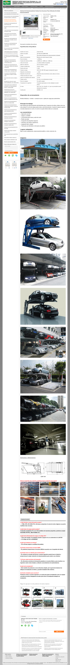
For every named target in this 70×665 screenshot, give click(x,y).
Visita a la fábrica (25, 6)
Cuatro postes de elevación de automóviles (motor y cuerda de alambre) (10, 35)
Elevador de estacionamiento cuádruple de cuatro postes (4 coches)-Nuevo (10, 61)
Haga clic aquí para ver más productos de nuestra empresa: (35, 583)
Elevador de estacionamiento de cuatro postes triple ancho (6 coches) (10, 45)
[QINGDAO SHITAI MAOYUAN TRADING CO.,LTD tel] (5, 159)
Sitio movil (58, 661)
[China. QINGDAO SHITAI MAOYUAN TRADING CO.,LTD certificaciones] (7, 168)
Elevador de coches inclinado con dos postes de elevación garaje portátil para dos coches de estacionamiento (53, 645)
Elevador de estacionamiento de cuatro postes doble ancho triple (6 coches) (11, 66)
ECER (41, 663)
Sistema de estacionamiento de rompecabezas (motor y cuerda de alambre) (11, 106)
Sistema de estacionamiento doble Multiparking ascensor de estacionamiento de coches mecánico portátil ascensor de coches (31, 641)
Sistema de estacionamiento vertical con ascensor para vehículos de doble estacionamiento (31, 37)
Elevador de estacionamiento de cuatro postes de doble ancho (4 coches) (10, 40)
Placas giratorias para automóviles (11, 134)
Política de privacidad (7, 662)
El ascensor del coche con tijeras (10, 77)
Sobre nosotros (17, 6)
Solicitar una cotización (59, 2)
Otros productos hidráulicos (9, 139)
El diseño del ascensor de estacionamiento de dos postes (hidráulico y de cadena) (10, 91)
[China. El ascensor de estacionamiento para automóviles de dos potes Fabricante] (7, 2)
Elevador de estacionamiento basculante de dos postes (21, 8)
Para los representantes (9, 141)
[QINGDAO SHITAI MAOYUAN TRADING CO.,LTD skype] (17, 156)
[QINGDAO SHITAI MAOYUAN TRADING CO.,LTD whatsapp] (10, 156)
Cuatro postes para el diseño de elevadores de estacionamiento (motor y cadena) (10, 86)
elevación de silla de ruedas (9, 137)
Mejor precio (30, 38)
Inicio (5, 6)
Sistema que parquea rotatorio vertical (33, 655)
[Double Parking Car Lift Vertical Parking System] (30, 22)
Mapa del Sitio (58, 659)
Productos (10, 6)
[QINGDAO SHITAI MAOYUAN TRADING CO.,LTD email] (6, 156)
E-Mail (57, 658)
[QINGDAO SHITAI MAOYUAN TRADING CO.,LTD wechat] (13, 156)
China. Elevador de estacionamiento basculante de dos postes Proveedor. (25, 662)
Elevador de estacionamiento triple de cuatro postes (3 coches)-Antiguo (48, 655)
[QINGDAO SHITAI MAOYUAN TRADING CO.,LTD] (66, 4)
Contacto (41, 6)
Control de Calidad (33, 6)
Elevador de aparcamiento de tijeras (11, 26)
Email (66, 2)
